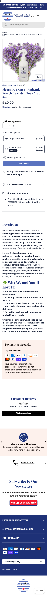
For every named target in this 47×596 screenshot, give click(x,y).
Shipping (6, 107)
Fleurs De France (9, 85)
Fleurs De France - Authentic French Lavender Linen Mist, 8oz (22, 35)
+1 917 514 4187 (27, 462)
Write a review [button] (23, 413)
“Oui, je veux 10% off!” (23, 502)
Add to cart (24, 163)
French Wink (12, 569)
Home (4, 32)
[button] (37, 16)
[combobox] (23, 25)
